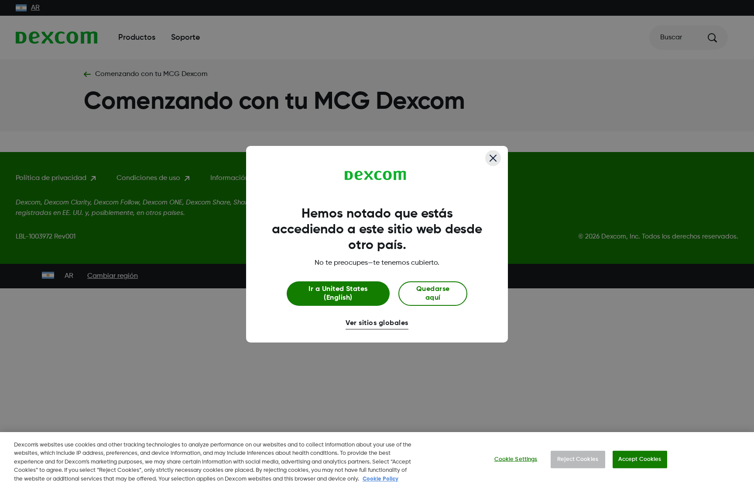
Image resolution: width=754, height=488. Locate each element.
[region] (377, 460)
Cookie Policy (380, 479)
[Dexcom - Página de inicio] (375, 175)
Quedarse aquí (433, 293)
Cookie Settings (516, 459)
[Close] (493, 158)
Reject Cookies (577, 459)
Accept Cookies (639, 459)
